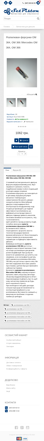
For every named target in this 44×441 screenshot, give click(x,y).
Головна (7, 27)
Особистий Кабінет (13, 340)
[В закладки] (16, 140)
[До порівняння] (31, 147)
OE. (16, 114)
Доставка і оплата (13, 362)
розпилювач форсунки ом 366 (18, 313)
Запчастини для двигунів (25, 27)
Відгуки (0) (17, 170)
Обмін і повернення (14, 366)
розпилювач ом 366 (14, 309)
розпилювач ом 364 (21, 305)
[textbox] (22, 18)
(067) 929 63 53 (30, 3)
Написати (29, 121)
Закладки (10, 346)
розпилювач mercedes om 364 (18, 317)
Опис (7, 170)
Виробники (10, 385)
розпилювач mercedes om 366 (18, 321)
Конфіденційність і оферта (16, 369)
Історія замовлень (13, 343)
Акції (8, 391)
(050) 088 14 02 (14, 411)
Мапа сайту (10, 388)
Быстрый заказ (21, 146)
